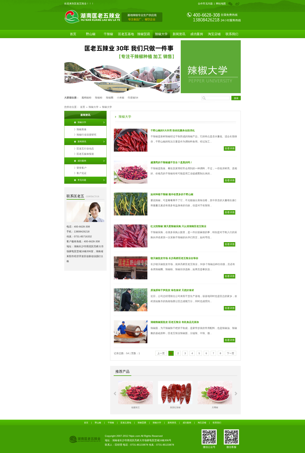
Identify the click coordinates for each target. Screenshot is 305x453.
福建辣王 (135, 407)
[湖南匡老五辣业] (113, 16)
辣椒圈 (109, 97)
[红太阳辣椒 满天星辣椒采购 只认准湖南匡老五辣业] (130, 236)
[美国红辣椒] (175, 392)
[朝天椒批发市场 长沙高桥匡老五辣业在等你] (130, 268)
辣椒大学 (161, 34)
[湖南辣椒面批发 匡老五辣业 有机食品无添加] (130, 332)
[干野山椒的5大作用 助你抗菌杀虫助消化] (130, 140)
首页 (73, 34)
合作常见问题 (205, 3)
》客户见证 (80, 173)
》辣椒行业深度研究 (85, 134)
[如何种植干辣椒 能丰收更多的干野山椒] (130, 204)
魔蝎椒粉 (86, 97)
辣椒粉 (98, 97)
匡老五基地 (126, 34)
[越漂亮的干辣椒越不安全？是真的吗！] (130, 172)
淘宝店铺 (214, 34)
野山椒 (90, 34)
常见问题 (82, 180)
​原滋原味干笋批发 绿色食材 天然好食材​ (172, 290)
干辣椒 (108, 34)
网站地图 (221, 3)
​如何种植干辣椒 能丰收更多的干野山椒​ (172, 194)
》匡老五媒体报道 (84, 153)
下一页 (230, 353)
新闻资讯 (179, 34)
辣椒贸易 (143, 34)
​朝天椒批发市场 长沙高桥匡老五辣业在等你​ (174, 258)
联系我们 (232, 34)
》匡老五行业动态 (84, 148)
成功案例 (196, 34)
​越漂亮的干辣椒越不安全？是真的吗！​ (172, 162)
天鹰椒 (215, 407)
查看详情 (230, 148)
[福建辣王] (135, 392)
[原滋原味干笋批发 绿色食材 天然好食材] (130, 300)
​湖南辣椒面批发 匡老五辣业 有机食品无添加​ (175, 322)
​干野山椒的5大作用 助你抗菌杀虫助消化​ (173, 130)
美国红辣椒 (175, 407)
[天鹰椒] (215, 392)
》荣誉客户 (80, 167)
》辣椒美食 (80, 129)
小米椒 (120, 97)
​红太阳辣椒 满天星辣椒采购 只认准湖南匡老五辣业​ (178, 226)
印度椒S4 (133, 97)
